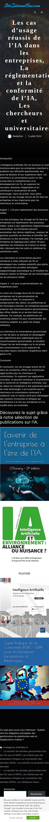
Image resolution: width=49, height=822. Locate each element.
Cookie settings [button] (16, 817)
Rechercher (9, 789)
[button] (34, 12)
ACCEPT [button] (33, 818)
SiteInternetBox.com (22, 5)
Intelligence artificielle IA (15, 747)
